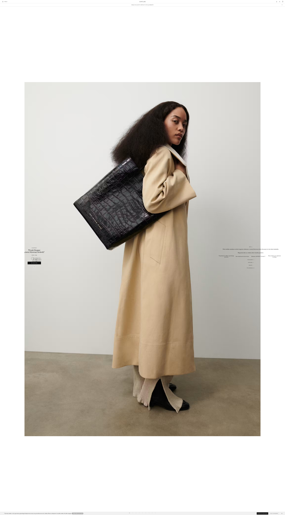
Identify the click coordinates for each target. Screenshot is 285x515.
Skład (250, 265)
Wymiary (250, 262)
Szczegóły (250, 259)
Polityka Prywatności (77, 513)
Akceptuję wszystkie (262, 513)
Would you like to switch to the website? (142, 4)
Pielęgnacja (250, 267)
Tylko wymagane (274, 513)
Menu (5, 1)
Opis (250, 246)
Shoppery (34, 247)
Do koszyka (34, 263)
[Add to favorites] (34, 267)
